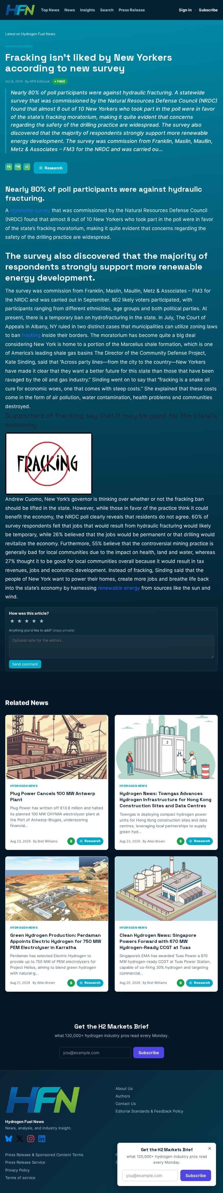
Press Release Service (25, 1162)
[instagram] (30, 1138)
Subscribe (208, 10)
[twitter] (19, 1138)
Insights (87, 10)
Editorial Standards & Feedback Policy (149, 1111)
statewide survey (30, 210)
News (69, 10)
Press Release (132, 10)
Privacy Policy (17, 1170)
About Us (124, 1088)
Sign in (185, 10)
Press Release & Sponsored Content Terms (44, 1154)
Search (107, 10)
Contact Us (126, 1103)
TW (17, 166)
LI (27, 166)
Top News (50, 10)
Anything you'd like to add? (42, 630)
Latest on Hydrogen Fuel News (30, 34)
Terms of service (20, 1177)
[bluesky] (8, 1138)
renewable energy (119, 588)
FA (9, 166)
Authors (123, 1096)
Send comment (25, 664)
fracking (31, 335)
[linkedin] (41, 1138)
